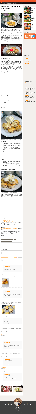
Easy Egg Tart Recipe (6, 220)
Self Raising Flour (4, 100)
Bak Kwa (2, 102)
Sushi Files (27, 95)
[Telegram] (25, 404)
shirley (8, 343)
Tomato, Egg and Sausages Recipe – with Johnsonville (33, 25)
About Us (18, 408)
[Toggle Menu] (34, 2)
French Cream (3, 99)
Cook (8, 239)
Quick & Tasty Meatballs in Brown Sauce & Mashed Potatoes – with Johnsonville (33, 9)
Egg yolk (2, 108)
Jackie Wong (8, 375)
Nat (7, 360)
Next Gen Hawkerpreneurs (29, 61)
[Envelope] (30, 404)
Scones (15, 239)
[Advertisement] (11, 85)
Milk (2, 109)
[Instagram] (8, 404)
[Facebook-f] (6, 404)
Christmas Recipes (4, 239)
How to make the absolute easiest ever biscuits (9, 228)
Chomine (8, 267)
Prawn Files (27, 91)
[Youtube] (11, 404)
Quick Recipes (11, 239)
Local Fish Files (27, 100)
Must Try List (27, 58)
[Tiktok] (27, 404)
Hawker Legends (28, 60)
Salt (2, 101)
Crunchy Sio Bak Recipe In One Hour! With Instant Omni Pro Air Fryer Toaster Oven (33, 17)
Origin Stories (27, 63)
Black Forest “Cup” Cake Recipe (8, 221)
